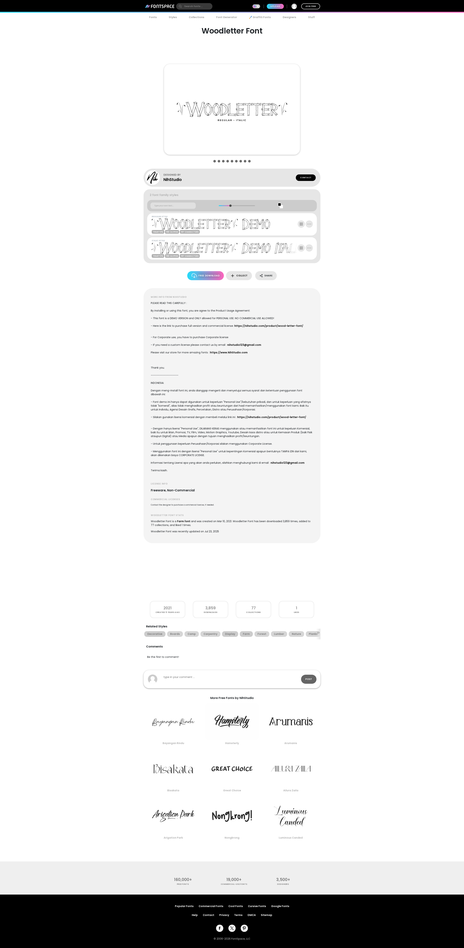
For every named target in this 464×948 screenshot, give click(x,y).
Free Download (208, 275)
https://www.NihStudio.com (229, 352)
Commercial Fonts (211, 906)
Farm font (183, 521)
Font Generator (226, 17)
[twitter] (232, 928)
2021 (167, 608)
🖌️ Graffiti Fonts (260, 17)
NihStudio (172, 179)
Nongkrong (232, 838)
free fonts (183, 884)
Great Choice (232, 790)
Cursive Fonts (257, 906)
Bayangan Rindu (173, 743)
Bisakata (173, 790)
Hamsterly (232, 743)
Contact (305, 177)
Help (195, 915)
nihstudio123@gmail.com (244, 345)
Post (308, 679)
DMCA (252, 915)
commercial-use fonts (234, 884)
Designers (289, 17)
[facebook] (219, 928)
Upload (275, 6)
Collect (242, 275)
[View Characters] (301, 224)
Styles (173, 17)
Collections (196, 17)
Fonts (153, 17)
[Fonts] (160, 6)
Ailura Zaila (290, 790)
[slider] (230, 205)
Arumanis (290, 743)
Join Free (310, 6)
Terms (238, 915)
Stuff (311, 17)
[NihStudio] (154, 177)
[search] (194, 6)
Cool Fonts (235, 906)
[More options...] (309, 224)
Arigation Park (173, 838)
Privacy (224, 915)
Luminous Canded (291, 838)
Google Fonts (280, 906)
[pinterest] (244, 928)
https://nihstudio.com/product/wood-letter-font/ (268, 326)
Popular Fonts (184, 906)
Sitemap (266, 915)
